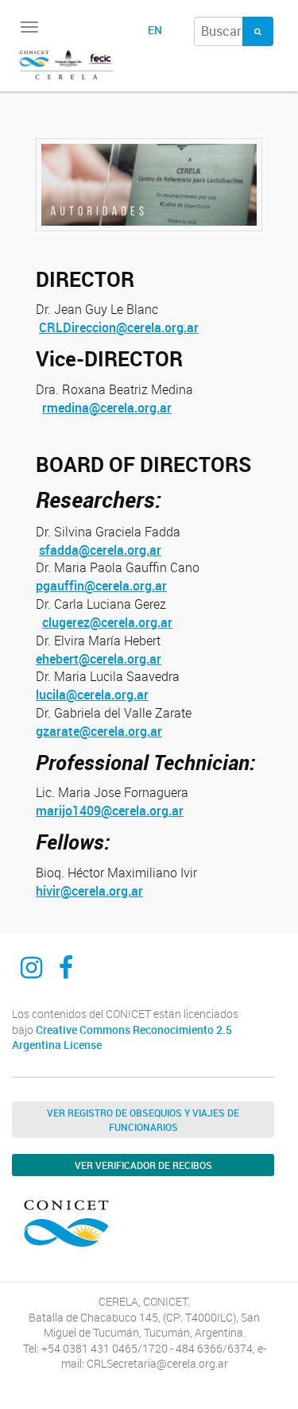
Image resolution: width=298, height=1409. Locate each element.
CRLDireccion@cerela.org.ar (119, 327)
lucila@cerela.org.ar (92, 694)
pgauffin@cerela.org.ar (101, 585)
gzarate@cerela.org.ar (99, 731)
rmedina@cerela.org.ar (107, 407)
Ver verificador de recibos (143, 1165)
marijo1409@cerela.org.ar (110, 810)
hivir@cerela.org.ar (89, 891)
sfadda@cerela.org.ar (100, 550)
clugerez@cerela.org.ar (107, 622)
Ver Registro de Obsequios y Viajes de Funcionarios (143, 1119)
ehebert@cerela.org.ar (98, 659)
